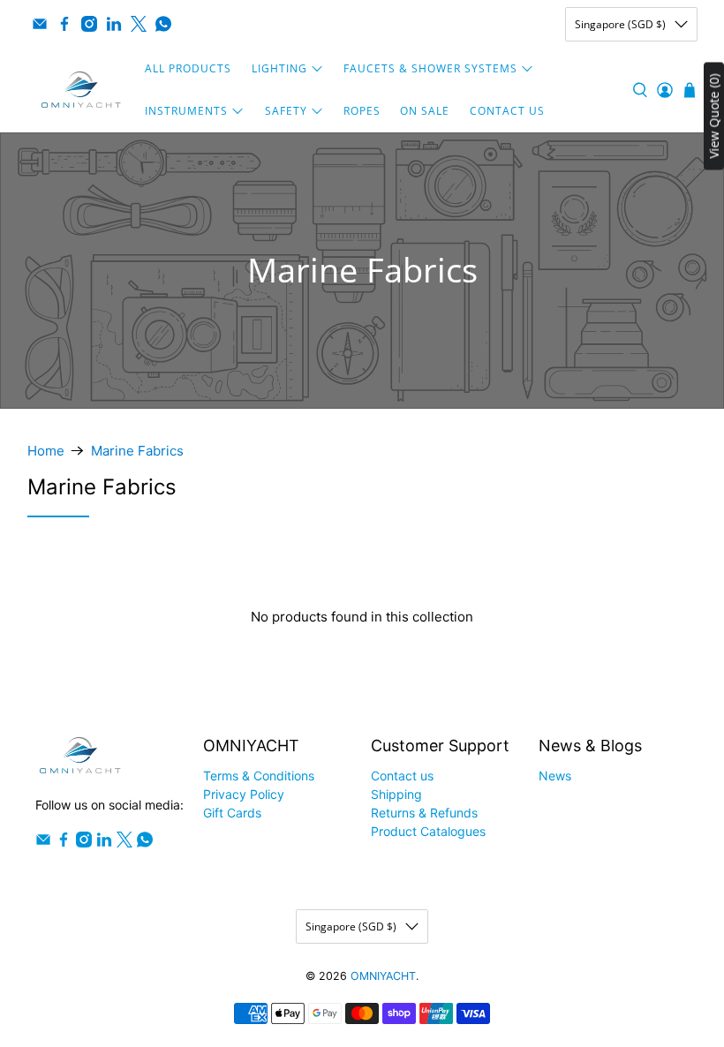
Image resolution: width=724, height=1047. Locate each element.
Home (45, 450)
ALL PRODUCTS (188, 68)
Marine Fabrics (137, 450)
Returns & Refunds (424, 812)
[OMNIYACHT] (81, 90)
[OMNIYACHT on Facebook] (64, 24)
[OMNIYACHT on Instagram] (89, 24)
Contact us (402, 775)
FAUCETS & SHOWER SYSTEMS (430, 68)
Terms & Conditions (258, 775)
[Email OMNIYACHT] (40, 24)
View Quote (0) (713, 116)
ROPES (362, 110)
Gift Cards (232, 812)
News (555, 775)
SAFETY (286, 110)
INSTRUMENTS (186, 110)
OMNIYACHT (383, 976)
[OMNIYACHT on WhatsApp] (163, 24)
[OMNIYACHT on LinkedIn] (114, 24)
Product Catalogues (428, 831)
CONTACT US (507, 110)
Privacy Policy (243, 794)
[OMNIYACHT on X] (139, 24)
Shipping (396, 794)
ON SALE (424, 110)
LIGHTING (279, 68)
